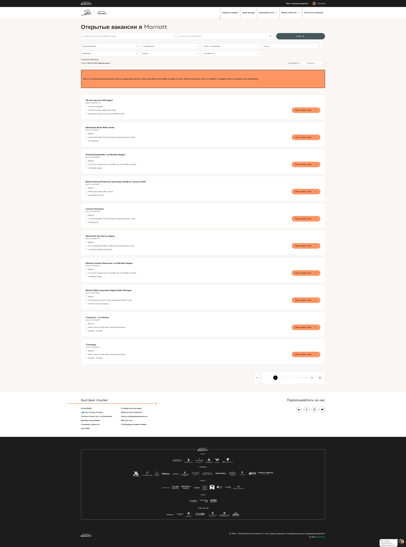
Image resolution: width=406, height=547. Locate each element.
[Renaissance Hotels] (185, 474)
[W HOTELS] (217, 461)
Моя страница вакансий (297, 3)
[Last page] (320, 377)
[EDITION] (177, 460)
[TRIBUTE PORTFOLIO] (207, 474)
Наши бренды (248, 12)
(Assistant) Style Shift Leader (100, 128)
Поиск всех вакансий (313, 12)
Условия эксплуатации (131, 408)
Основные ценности (90, 424)
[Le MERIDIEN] (175, 474)
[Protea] (238, 488)
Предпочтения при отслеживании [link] (96, 416)
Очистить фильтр (90, 59)
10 (306, 378)
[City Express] (193, 502)
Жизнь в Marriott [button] (288, 12)
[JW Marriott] (227, 461)
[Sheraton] (147, 474)
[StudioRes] (200, 515)
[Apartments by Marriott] (212, 515)
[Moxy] (228, 487)
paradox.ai (320, 537)
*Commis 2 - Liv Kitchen (97, 318)
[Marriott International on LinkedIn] (299, 409)
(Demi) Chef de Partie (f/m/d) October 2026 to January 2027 (116, 182)
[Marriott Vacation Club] (232, 474)
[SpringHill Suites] (186, 488)
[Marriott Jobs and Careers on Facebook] (306, 409)
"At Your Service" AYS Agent (99, 100)
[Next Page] (312, 377)
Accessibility (86, 408)
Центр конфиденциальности (134, 416)
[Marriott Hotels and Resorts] (136, 475)
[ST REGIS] (209, 461)
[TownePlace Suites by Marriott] (180, 514)
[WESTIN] (165, 474)
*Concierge (91, 345)
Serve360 (85, 428)
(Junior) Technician (95, 209)
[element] (189, 515)
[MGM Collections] (252, 474)
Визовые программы (90, 420)
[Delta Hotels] (157, 474)
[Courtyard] (165, 487)
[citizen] (212, 489)
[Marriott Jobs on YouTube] (322, 409)
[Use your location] (271, 36)
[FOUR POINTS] (175, 488)
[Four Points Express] (204, 502)
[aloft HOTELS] (220, 487)
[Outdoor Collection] (265, 474)
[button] (110, 46)
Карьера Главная (230, 12)
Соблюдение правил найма (133, 424)
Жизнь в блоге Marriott (131, 412)
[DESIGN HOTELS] (221, 474)
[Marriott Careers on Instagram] (314, 409)
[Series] (213, 502)
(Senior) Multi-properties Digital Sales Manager (109, 290)
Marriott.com (126, 420)
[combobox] (225, 36)
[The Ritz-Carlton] (188, 461)
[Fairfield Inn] (197, 487)
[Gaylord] (242, 475)
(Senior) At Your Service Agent (100, 236)
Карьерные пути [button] (266, 12)
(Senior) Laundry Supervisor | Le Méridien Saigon (109, 263)
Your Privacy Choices (93, 412)
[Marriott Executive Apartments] (235, 515)
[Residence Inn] (170, 514)
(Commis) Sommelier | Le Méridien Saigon (105, 155)
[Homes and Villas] (224, 515)
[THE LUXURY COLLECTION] (199, 461)
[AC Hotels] (204, 488)
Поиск (299, 36)
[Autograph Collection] (195, 474)
